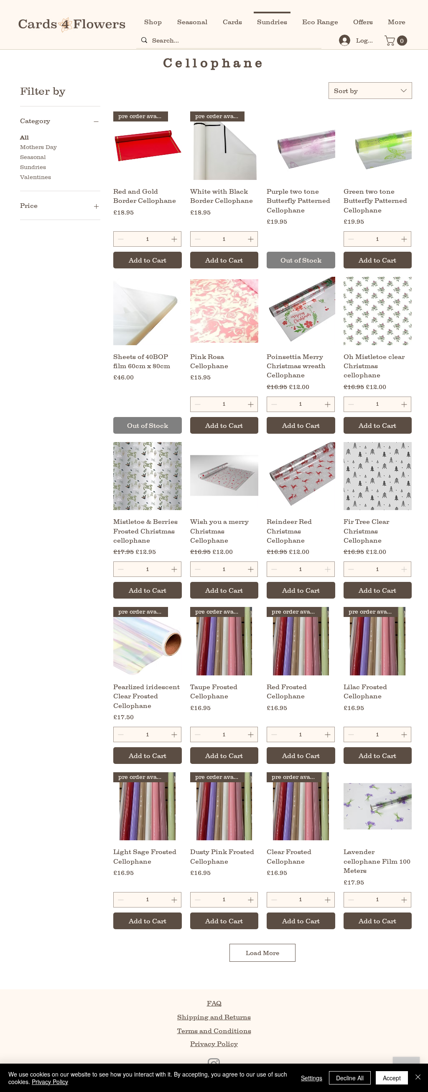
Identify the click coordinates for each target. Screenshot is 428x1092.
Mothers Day (38, 147)
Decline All (350, 1078)
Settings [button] (311, 1078)
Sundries (33, 167)
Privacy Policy (50, 1081)
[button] (397, 40)
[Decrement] (120, 239)
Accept (392, 1078)
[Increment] (175, 239)
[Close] (418, 1077)
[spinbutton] (147, 239)
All (24, 137)
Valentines (35, 177)
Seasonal (33, 157)
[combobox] (370, 90)
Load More (262, 952)
